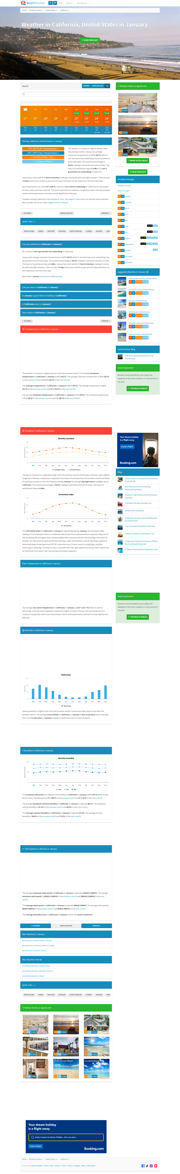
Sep (106, 109)
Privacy (70, 1166)
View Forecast (91, 40)
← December (26, 213)
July (66, 199)
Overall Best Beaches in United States (36, 966)
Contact (57, 1166)
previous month (34, 380)
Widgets (77, 1166)
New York (51, 231)
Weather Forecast (124, 186)
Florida (89, 231)
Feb (35, 109)
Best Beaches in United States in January (37, 940)
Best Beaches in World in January (34, 950)
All (107, 86)
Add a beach (90, 1166)
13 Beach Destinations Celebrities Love (141, 549)
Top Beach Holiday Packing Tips (138, 503)
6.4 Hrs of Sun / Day (43, 157)
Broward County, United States (141, 289)
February (128, 202)
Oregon (109, 231)
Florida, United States (138, 300)
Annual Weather (66, 213)
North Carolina (76, 231)
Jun (76, 109)
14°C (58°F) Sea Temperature (42, 152)
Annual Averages (124, 191)
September (80, 199)
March (127, 208)
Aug (96, 109)
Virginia (99, 231)
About (46, 1166)
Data (51, 1166)
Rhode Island (29, 231)
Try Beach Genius (138, 388)
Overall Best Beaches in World (33, 976)
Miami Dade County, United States (143, 278)
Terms (64, 1166)
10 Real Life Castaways (134, 510)
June (62, 199)
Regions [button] (69, 3)
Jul (86, 109)
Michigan (62, 231)
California (63, 10)
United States (51, 10)
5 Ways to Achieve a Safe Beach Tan (139, 533)
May (66, 109)
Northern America (35, 10)
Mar (45, 109)
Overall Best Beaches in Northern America (37, 971)
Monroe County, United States (141, 323)
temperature (45, 276)
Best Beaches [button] (82, 3)
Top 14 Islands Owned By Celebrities (140, 526)
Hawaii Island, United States (140, 334)
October (128, 250)
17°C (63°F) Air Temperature (42, 148)
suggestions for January (58, 202)
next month (65, 380)
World (24, 10)
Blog (60, 3)
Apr (56, 109)
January (128, 196)
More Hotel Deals (139, 160)
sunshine (58, 276)
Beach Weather (37, 1166)
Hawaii (40, 231)
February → (106, 213)
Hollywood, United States (139, 312)
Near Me (86, 86)
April (126, 214)
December (129, 262)
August (72, 199)
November (129, 256)
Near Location (97, 86)
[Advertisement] (66, 416)
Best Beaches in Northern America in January (38, 945)
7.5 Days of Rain (43, 161)
